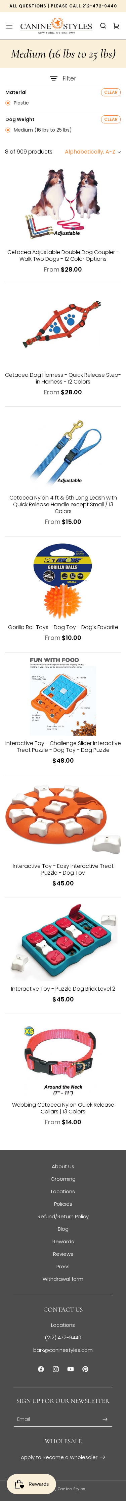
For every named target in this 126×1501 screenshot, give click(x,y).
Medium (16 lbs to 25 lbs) (42, 130)
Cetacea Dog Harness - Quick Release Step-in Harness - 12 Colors (63, 378)
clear (111, 92)
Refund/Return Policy (63, 1216)
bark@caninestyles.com (63, 1350)
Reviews (63, 1253)
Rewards (63, 1241)
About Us (63, 1166)
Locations (63, 1191)
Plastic (20, 103)
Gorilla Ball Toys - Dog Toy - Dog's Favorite (63, 627)
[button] (9, 25)
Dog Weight (20, 119)
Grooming (63, 1178)
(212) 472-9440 (63, 1337)
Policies (63, 1203)
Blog (63, 1228)
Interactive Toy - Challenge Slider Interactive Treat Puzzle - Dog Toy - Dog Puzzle (63, 747)
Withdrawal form (63, 1279)
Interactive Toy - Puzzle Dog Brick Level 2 (63, 989)
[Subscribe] (104, 1419)
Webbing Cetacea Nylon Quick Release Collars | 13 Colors (63, 1108)
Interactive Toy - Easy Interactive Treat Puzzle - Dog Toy (63, 869)
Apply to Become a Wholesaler (59, 1457)
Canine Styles (72, 1489)
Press (63, 1266)
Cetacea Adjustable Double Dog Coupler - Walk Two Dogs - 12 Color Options (63, 255)
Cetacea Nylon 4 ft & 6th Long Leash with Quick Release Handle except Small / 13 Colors (63, 504)
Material (16, 92)
